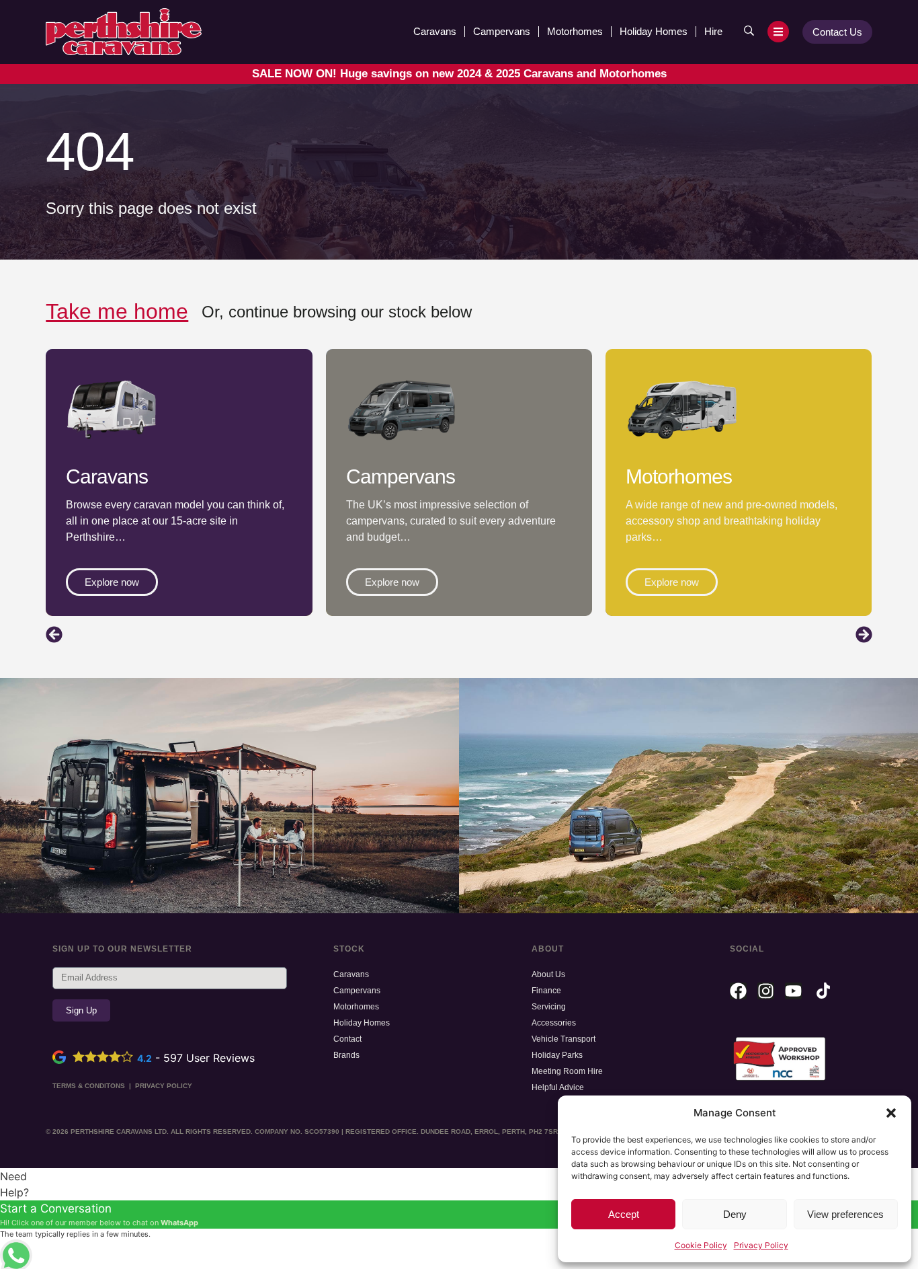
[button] (891, 1113)
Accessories (554, 1023)
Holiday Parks (557, 1055)
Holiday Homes (653, 31)
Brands (346, 1055)
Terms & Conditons (88, 1085)
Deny (735, 1214)
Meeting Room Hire (567, 1071)
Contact (347, 1039)
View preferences (845, 1214)
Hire (713, 31)
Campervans (501, 31)
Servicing (549, 1006)
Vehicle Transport (563, 1039)
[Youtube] (793, 991)
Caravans (434, 31)
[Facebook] (738, 991)
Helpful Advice (558, 1087)
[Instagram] (765, 991)
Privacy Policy (761, 1245)
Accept (623, 1214)
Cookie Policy (701, 1245)
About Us (548, 974)
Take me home (117, 311)
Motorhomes (575, 31)
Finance (546, 990)
